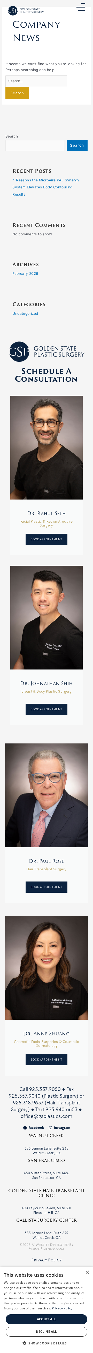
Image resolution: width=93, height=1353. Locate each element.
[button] (46, 1343)
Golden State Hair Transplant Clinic (46, 1193)
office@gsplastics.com (46, 1116)
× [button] (87, 1272)
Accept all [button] (46, 1319)
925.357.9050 (45, 1089)
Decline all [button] (46, 1331)
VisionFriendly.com (46, 1248)
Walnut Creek (46, 1135)
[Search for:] (36, 81)
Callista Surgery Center (46, 1220)
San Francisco (46, 1160)
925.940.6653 (61, 1109)
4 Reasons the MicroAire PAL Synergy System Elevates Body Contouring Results (45, 187)
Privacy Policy (46, 1260)
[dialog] (46, 1310)
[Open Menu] (80, 7)
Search (11, 136)
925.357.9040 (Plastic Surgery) (43, 1096)
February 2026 (25, 273)
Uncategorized (25, 313)
